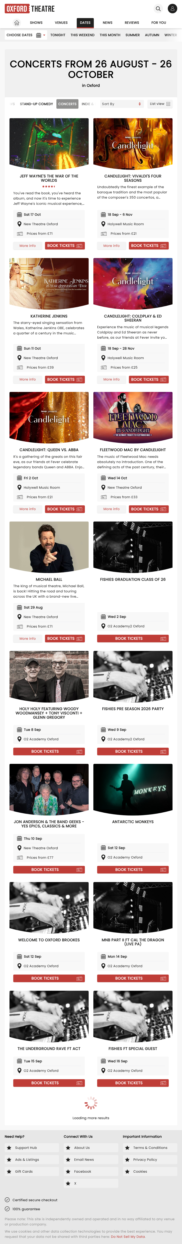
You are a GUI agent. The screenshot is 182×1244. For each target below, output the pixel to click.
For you (158, 22)
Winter (170, 35)
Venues (61, 22)
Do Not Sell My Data (128, 1236)
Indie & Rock (93, 104)
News (108, 22)
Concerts (67, 104)
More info (28, 245)
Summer (133, 35)
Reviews (132, 22)
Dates (85, 22)
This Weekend (83, 35)
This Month (110, 35)
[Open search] (158, 8)
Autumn (152, 35)
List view (157, 103)
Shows (36, 22)
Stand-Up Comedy (36, 104)
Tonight (57, 35)
